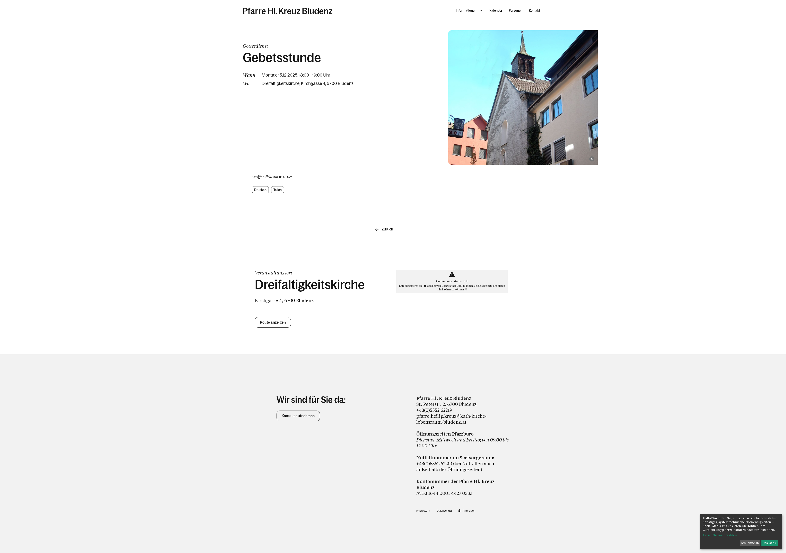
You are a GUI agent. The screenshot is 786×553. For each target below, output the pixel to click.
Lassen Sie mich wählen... (721, 535)
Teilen (277, 190)
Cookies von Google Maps (441, 285)
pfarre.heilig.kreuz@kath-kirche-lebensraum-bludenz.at (451, 419)
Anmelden (469, 510)
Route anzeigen (273, 322)
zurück (387, 229)
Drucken (260, 190)
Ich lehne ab (750, 543)
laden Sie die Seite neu (479, 285)
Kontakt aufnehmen (298, 416)
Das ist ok (769, 543)
